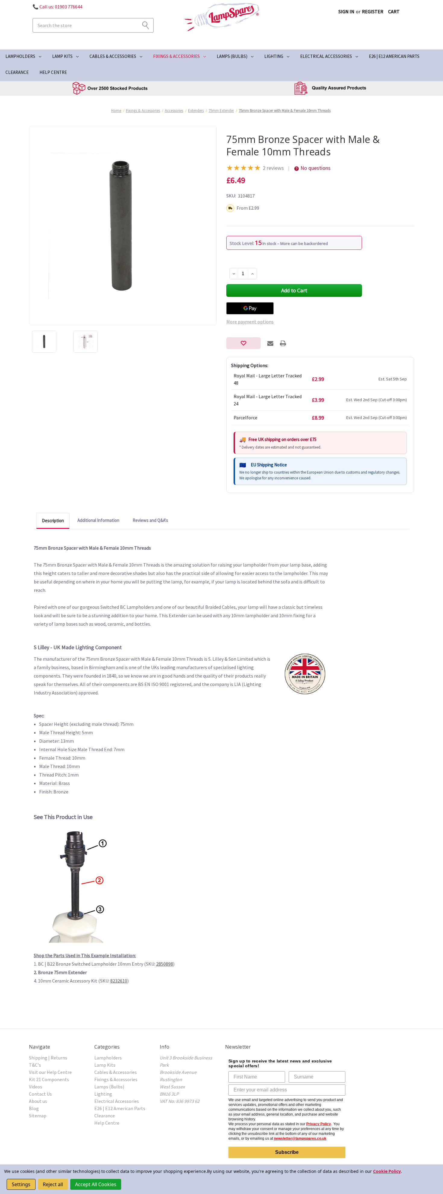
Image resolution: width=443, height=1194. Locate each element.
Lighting (273, 56)
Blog (34, 1108)
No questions (315, 167)
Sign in (346, 11)
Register (372, 11)
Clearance (17, 72)
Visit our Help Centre (50, 1072)
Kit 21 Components (49, 1079)
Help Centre (53, 72)
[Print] (283, 343)
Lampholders (20, 56)
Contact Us (40, 1094)
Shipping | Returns (48, 1058)
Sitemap (37, 1116)
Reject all (53, 1184)
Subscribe (287, 1152)
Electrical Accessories (326, 56)
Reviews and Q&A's (150, 520)
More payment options (250, 322)
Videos (35, 1087)
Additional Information (98, 520)
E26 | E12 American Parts (394, 56)
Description (53, 520)
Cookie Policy (387, 1171)
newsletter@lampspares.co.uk (300, 1138)
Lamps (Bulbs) (232, 56)
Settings (21, 1184)
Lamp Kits (62, 56)
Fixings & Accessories (176, 56)
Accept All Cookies (95, 1184)
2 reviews (273, 167)
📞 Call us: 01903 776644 (57, 7)
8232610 (118, 981)
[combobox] (93, 25)
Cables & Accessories (113, 56)
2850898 (164, 964)
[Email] (270, 343)
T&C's (35, 1065)
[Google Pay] (250, 308)
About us (38, 1101)
